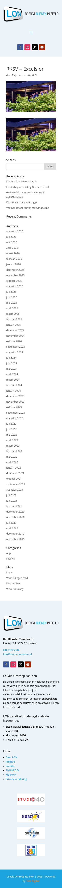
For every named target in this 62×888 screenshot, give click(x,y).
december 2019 (15, 533)
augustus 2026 (14, 231)
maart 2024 (13, 379)
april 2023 (12, 440)
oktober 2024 (14, 341)
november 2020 (15, 517)
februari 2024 (14, 385)
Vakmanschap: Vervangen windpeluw (27, 207)
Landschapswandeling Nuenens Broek (28, 187)
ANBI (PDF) (12, 770)
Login (9, 572)
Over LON (11, 757)
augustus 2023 (14, 418)
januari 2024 (13, 390)
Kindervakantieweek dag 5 (21, 181)
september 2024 (15, 346)
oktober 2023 (14, 407)
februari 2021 (14, 506)
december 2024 (15, 330)
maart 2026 (13, 253)
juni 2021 (11, 500)
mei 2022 (11, 456)
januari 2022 (13, 467)
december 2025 (15, 269)
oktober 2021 (14, 478)
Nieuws (10, 558)
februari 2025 (14, 319)
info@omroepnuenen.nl (17, 654)
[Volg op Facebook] (20, 47)
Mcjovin (16, 75)
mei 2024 (11, 368)
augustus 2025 (14, 286)
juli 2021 (11, 495)
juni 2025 (11, 297)
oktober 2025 (14, 280)
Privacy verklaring (16, 779)
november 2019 (15, 539)
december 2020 (15, 511)
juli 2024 (11, 357)
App (8, 553)
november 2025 (15, 275)
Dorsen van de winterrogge (21, 202)
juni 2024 (11, 363)
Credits (10, 766)
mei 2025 (11, 302)
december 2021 (15, 473)
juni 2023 (11, 429)
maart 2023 (13, 445)
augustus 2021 (14, 489)
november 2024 (15, 335)
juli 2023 (11, 423)
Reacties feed (13, 583)
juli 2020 (11, 522)
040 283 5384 (11, 650)
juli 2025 (11, 291)
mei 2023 (11, 434)
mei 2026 (11, 242)
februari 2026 (14, 258)
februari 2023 (14, 451)
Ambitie (10, 761)
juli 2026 (11, 236)
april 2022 (12, 462)
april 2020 (12, 528)
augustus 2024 (14, 352)
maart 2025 (13, 313)
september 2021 (15, 484)
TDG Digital (32, 881)
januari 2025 (13, 324)
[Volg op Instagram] (27, 47)
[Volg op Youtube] (42, 47)
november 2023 (15, 401)
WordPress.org (14, 589)
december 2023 (15, 396)
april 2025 (12, 308)
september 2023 (15, 412)
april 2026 (12, 247)
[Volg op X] (35, 47)
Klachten (11, 774)
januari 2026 (13, 264)
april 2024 (12, 374)
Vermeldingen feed (17, 578)
